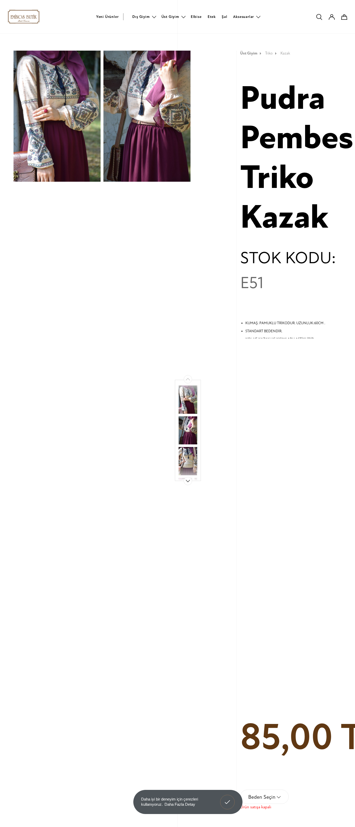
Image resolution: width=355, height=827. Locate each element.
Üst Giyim (170, 17)
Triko (269, 53)
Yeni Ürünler (107, 17)
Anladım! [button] (227, 798)
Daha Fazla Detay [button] (180, 804)
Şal (224, 17)
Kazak (285, 53)
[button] (188, 481)
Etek (212, 17)
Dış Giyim (140, 17)
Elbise (196, 17)
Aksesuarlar (243, 17)
